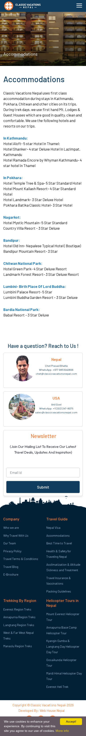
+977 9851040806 (63, 369)
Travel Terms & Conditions (20, 559)
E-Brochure (10, 574)
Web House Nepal (52, 710)
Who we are (11, 527)
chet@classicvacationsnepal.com (56, 373)
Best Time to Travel (59, 543)
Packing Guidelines (58, 591)
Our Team (9, 543)
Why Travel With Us (15, 535)
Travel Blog (10, 567)
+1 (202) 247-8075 (63, 408)
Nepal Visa (53, 527)
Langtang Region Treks (18, 625)
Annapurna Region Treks (19, 617)
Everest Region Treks (17, 609)
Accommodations (58, 535)
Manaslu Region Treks (17, 646)
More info (62, 730)
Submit (43, 487)
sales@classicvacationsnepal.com (56, 412)
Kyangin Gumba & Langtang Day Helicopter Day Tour (62, 646)
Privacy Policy (12, 551)
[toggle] (80, 5)
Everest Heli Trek (57, 687)
